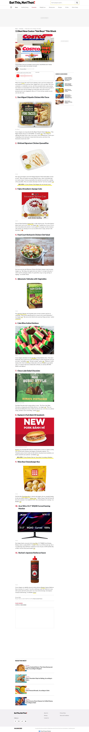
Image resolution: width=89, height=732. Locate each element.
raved (28, 361)
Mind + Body (75, 7)
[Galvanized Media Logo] (18, 728)
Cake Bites (33, 357)
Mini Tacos (47, 132)
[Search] (77, 3)
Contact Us (46, 718)
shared (34, 592)
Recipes (60, 7)
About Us (46, 713)
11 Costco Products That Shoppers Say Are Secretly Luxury (37, 184)
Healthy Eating (24, 7)
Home (16, 28)
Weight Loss (43, 7)
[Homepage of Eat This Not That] (20, 713)
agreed (38, 410)
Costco (22, 82)
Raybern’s (17, 449)
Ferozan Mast (23, 69)
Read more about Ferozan (37, 598)
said (41, 133)
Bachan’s (43, 587)
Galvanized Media (44, 728)
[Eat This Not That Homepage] (22, 2)
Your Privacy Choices (46, 731)
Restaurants (52, 7)
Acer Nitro (35, 543)
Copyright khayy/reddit (19, 402)
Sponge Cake (30, 223)
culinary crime (33, 498)
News (16, 7)
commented (17, 318)
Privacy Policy (63, 713)
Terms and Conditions (64, 715)
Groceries (34, 7)
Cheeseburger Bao (26, 496)
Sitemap (45, 715)
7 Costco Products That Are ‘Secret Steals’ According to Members (37, 457)
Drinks (67, 7)
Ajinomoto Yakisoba (21, 313)
